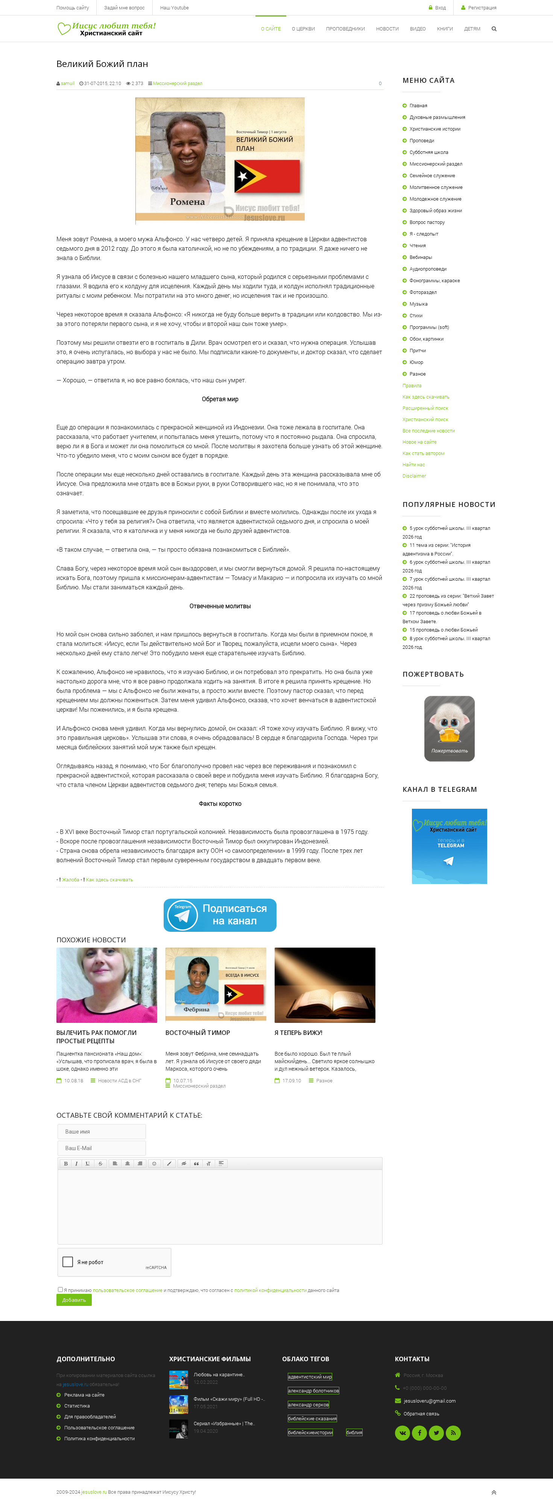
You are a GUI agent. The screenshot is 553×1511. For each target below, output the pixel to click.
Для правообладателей (90, 1416)
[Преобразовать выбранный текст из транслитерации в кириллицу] (208, 1163)
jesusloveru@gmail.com (430, 1400)
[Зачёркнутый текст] (100, 1163)
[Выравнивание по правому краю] (140, 1163)
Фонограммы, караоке (435, 280)
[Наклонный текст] (76, 1163)
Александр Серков (308, 1404)
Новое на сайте (420, 441)
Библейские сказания (312, 1418)
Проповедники (345, 28)
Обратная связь (421, 1413)
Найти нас (414, 464)
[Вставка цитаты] (196, 1163)
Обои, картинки (427, 338)
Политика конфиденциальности (99, 1438)
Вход (440, 7)
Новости (387, 28)
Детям (472, 28)
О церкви (303, 28)
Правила (412, 385)
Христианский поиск (425, 419)
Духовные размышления (437, 117)
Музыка (419, 303)
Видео (418, 28)
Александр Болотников (313, 1390)
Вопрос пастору (427, 222)
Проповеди (422, 140)
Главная (418, 105)
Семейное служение (432, 175)
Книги (445, 28)
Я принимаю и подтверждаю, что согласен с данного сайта (201, 1290)
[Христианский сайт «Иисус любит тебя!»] (106, 28)
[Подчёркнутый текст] (88, 1163)
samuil (67, 83)
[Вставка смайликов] (154, 1163)
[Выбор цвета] (169, 1163)
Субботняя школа (429, 152)
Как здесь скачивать (109, 879)
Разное (418, 373)
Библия (354, 1432)
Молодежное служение (436, 198)
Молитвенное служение (436, 187)
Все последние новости (429, 430)
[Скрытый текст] (184, 1163)
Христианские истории (435, 128)
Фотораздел (423, 292)
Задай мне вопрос (124, 7)
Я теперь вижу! (298, 1033)
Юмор (416, 362)
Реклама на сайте (84, 1394)
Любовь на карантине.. (219, 1374)
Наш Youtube (174, 7)
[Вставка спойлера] (221, 1163)
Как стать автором (424, 453)
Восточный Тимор (198, 1033)
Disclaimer (414, 475)
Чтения (418, 245)
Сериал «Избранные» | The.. (224, 1423)
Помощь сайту (72, 7)
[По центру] (127, 1163)
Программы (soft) (429, 327)
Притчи (418, 350)
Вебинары (421, 257)
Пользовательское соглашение (99, 1427)
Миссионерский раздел (177, 83)
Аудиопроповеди (428, 268)
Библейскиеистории (310, 1432)
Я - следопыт (424, 233)
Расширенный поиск (425, 408)
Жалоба (70, 879)
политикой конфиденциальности (270, 1290)
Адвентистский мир (310, 1376)
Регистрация (482, 7)
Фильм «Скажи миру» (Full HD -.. (229, 1398)
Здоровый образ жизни (436, 210)
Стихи (416, 315)
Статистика (77, 1405)
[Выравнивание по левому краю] (115, 1163)
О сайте (271, 28)
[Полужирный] (65, 1163)
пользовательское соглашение (128, 1290)
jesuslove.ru (75, 1384)
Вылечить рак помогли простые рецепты (96, 1037)
